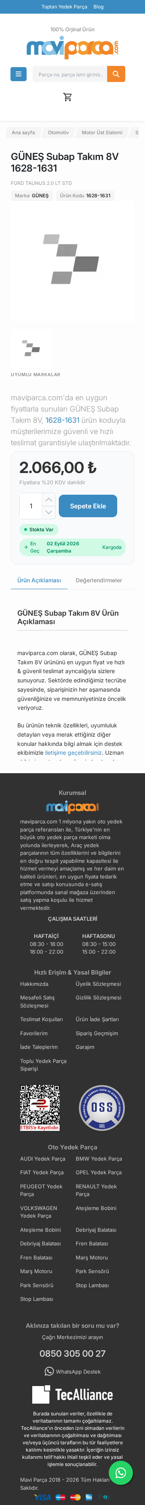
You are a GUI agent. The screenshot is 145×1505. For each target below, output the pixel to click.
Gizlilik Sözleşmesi (98, 997)
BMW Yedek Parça (99, 1158)
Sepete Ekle (88, 506)
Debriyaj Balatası (96, 1230)
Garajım (85, 1047)
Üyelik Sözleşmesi (98, 984)
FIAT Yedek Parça (42, 1172)
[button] (18, 74)
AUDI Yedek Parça (42, 1158)
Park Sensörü (92, 1271)
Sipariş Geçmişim (97, 1033)
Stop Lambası (92, 1285)
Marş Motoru (92, 1257)
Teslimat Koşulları (41, 1019)
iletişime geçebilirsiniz (73, 752)
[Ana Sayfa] (72, 47)
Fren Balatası (92, 1243)
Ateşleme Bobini (96, 1208)
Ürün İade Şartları (97, 1019)
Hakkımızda (34, 984)
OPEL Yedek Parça (99, 1172)
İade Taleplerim (39, 1047)
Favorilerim (34, 1033)
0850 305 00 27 (72, 1353)
